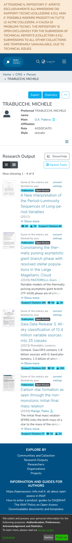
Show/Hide (59, 156)
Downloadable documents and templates (36, 509)
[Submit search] (38, 61)
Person (31, 74)
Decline (48, 537)
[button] (30, 221)
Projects (36, 473)
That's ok (61, 537)
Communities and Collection (36, 456)
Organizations (36, 469)
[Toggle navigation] (64, 61)
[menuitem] (43, 61)
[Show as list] (6, 164)
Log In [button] (51, 62)
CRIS (19, 74)
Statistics (51, 95)
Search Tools (58, 165)
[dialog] (36, 529)
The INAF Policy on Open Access (36, 505)
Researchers (36, 464)
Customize (9, 537)
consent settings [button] (57, 184)
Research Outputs (36, 460)
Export (35, 95)
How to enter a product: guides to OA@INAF (36, 500)
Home (7, 74)
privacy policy (45, 530)
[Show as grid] (14, 164)
